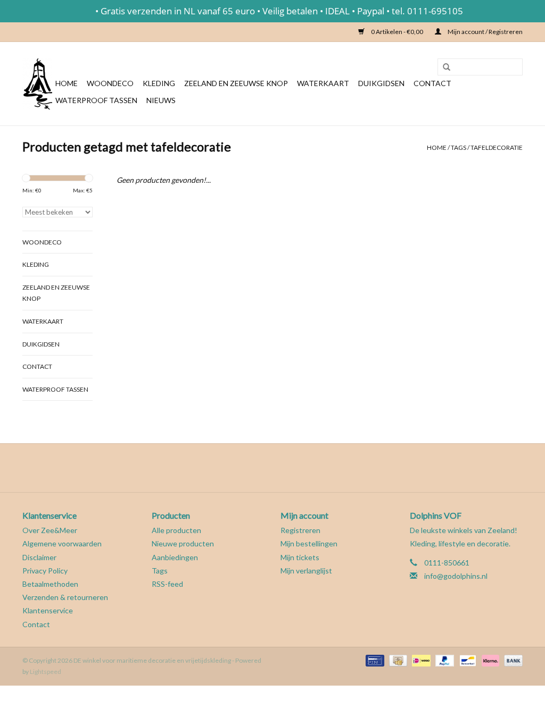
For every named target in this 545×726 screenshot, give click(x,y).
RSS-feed (167, 583)
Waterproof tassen (96, 100)
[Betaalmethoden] (373, 660)
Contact (432, 83)
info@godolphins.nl (456, 575)
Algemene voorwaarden (62, 543)
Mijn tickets (299, 557)
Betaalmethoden (50, 583)
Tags (458, 147)
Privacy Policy (45, 570)
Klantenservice (47, 610)
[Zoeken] (442, 67)
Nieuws (161, 100)
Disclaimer (39, 557)
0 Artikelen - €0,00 (397, 32)
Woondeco (110, 83)
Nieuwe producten (183, 543)
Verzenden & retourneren (65, 597)
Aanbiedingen (175, 557)
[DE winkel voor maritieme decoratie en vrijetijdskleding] (37, 83)
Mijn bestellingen (308, 543)
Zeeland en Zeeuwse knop (236, 83)
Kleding (159, 83)
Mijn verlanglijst (306, 570)
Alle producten (176, 530)
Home (66, 83)
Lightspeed (45, 672)
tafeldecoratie (496, 147)
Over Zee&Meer (49, 530)
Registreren (300, 530)
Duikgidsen (381, 83)
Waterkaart (323, 83)
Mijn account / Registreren (485, 32)
